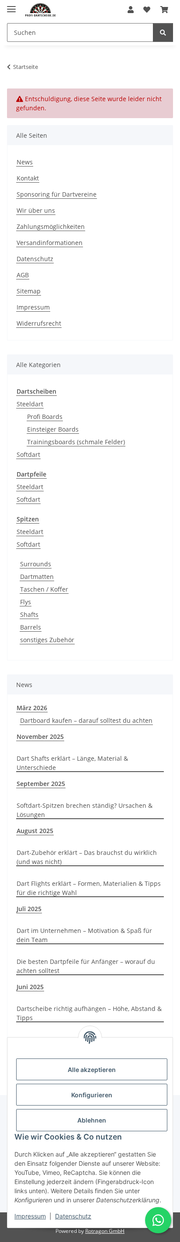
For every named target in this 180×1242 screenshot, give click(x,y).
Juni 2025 (30, 987)
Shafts (29, 614)
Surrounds (35, 564)
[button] (130, 9)
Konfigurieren (91, 1095)
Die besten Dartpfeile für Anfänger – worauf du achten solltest (86, 966)
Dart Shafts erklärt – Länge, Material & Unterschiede (72, 763)
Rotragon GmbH (105, 1231)
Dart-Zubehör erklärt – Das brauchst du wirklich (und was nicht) (87, 857)
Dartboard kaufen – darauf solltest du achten (86, 720)
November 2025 (40, 736)
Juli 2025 (29, 909)
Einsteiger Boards (53, 429)
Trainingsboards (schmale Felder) (76, 442)
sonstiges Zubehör (47, 640)
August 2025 (35, 831)
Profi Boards (44, 416)
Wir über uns (36, 210)
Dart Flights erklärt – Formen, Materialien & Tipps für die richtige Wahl (89, 888)
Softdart (28, 454)
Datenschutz (73, 1216)
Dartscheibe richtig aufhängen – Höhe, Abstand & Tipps (89, 1013)
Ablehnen (91, 1120)
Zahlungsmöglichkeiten (51, 226)
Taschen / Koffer (44, 589)
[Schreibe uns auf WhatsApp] (158, 1220)
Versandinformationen (50, 242)
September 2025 (41, 783)
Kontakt (28, 178)
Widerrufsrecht (39, 323)
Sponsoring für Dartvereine (57, 194)
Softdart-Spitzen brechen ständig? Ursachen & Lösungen (84, 810)
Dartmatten (37, 576)
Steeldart (30, 404)
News (25, 162)
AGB (23, 275)
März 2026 (32, 708)
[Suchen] (163, 32)
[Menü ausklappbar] (11, 5)
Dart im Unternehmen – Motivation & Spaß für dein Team (84, 935)
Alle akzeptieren (92, 1069)
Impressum (30, 1216)
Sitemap (29, 291)
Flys (25, 602)
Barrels (30, 627)
